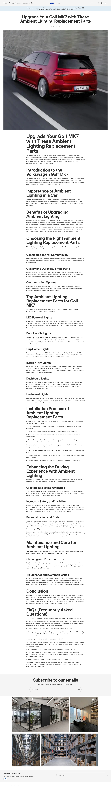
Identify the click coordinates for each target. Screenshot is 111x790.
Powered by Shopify (18, 785)
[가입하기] (79, 689)
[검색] (98, 3)
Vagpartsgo (10, 785)
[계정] (102, 3)
